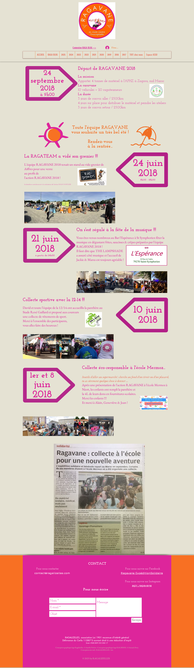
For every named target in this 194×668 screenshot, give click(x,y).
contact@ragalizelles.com (52, 573)
